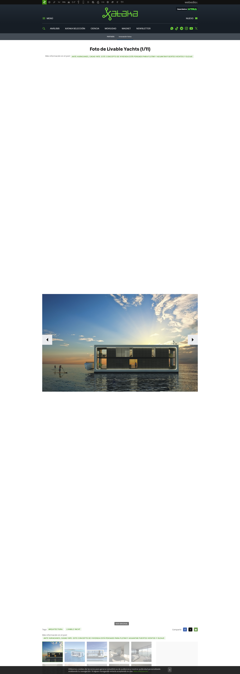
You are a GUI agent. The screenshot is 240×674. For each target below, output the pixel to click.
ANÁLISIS (54, 28)
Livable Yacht (73, 629)
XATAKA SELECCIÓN (75, 28)
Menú (50, 18)
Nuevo (189, 18)
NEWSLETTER (143, 28)
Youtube (191, 28)
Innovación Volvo (125, 37)
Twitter (196, 28)
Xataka (120, 13)
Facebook (185, 629)
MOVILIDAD (110, 28)
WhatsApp (171, 28)
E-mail (196, 629)
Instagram (186, 28)
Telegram (181, 28)
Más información (140, 671)
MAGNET (126, 28)
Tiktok (176, 28)
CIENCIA (95, 28)
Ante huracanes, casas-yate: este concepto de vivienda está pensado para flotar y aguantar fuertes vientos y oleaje (132, 56)
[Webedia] (191, 2)
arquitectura (55, 629)
